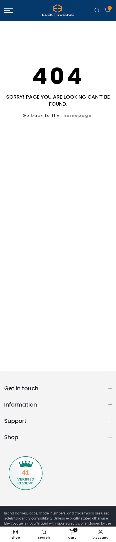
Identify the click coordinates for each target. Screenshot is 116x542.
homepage (77, 115)
